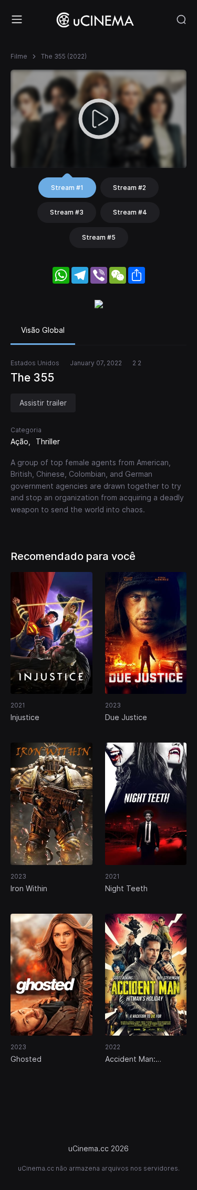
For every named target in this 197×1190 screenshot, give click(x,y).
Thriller (48, 441)
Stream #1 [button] (67, 188)
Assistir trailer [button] (43, 402)
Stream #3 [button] (67, 212)
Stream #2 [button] (129, 188)
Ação (19, 441)
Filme (19, 56)
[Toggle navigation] (17, 19)
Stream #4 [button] (130, 212)
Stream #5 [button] (99, 237)
